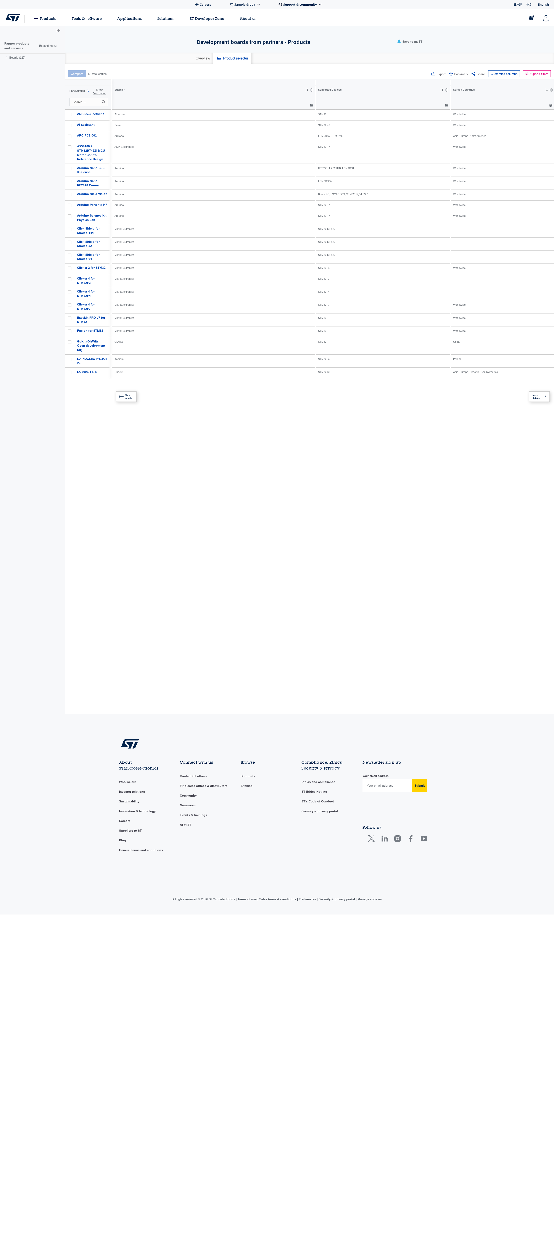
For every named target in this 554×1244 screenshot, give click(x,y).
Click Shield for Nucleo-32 (88, 244)
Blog (122, 799)
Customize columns (504, 74)
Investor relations (132, 750)
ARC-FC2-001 (87, 135)
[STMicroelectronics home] (13, 17)
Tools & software (87, 18)
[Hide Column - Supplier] (311, 90)
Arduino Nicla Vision (92, 194)
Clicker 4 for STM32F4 (86, 293)
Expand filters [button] (539, 74)
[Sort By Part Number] (87, 90)
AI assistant (86, 124)
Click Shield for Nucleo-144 (88, 231)
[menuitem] (32, 57)
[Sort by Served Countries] (546, 90)
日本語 (517, 4)
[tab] (202, 58)
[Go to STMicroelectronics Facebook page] (411, 798)
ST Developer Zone (207, 18)
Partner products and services (16, 46)
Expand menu (47, 45)
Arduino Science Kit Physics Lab (91, 218)
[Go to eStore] (532, 17)
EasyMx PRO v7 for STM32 (91, 320)
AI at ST (185, 783)
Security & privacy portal (319, 769)
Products (48, 18)
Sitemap (247, 744)
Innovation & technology (137, 769)
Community (188, 754)
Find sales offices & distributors (203, 744)
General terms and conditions (141, 808)
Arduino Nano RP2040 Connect (89, 183)
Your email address (375, 734)
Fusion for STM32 (90, 330)
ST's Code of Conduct (317, 760)
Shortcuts (248, 734)
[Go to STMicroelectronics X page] (372, 798)
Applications (129, 18)
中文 (529, 4)
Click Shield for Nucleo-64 (88, 257)
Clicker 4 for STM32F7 (86, 306)
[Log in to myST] (546, 17)
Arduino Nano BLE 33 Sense (91, 170)
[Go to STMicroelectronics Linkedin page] (384, 798)
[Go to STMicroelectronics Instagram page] (397, 798)
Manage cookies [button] (369, 858)
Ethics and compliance (318, 740)
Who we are (127, 740)
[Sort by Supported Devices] (441, 90)
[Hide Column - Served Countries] (551, 90)
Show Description (99, 91)
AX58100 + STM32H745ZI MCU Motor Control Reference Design (91, 153)
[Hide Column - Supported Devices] (446, 90)
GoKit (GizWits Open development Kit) (91, 346)
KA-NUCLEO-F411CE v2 (92, 361)
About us (248, 18)
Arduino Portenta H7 (92, 204)
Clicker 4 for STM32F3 (86, 280)
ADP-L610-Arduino (91, 114)
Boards (17, 57)
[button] (58, 31)
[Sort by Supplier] (306, 90)
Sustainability (129, 760)
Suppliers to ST (130, 789)
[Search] (104, 102)
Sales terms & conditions (277, 858)
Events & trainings (193, 773)
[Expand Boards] (7, 57)
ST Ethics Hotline (314, 750)
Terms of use (248, 858)
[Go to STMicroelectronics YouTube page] (424, 798)
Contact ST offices (193, 734)
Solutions (165, 18)
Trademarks (307, 858)
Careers (124, 779)
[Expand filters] (311, 105)
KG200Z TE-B (87, 371)
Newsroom (187, 764)
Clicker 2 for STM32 (91, 267)
